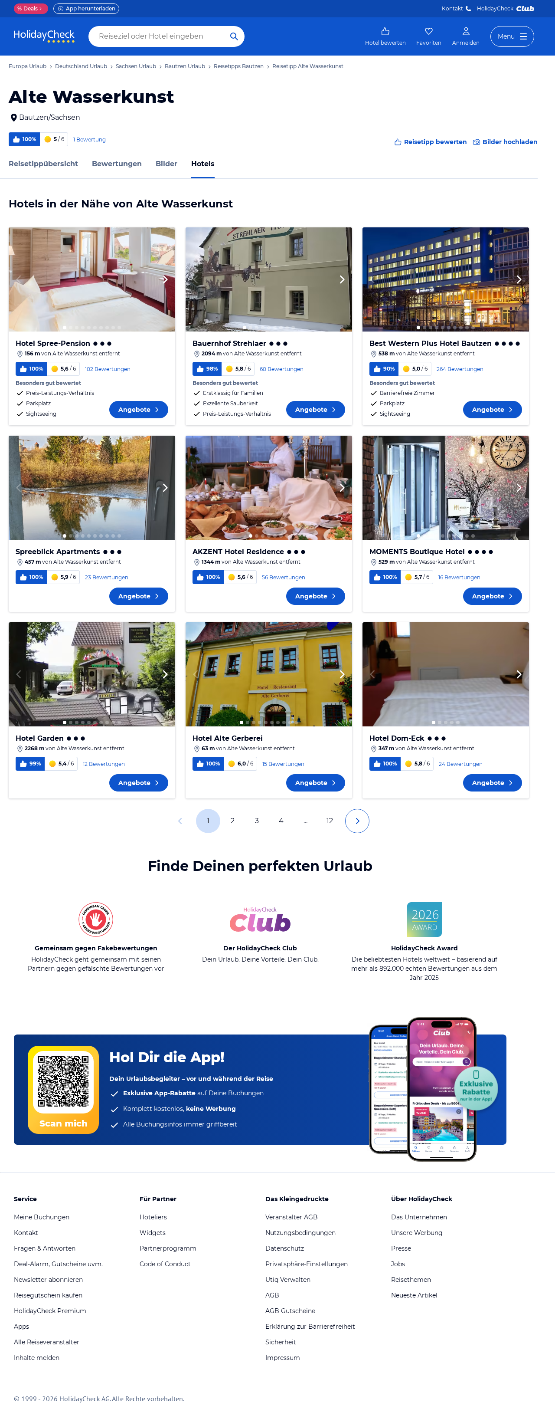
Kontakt (452, 8)
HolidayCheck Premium (50, 1311)
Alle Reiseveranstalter (46, 1342)
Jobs (398, 1264)
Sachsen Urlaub (136, 66)
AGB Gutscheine (290, 1311)
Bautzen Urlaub (185, 66)
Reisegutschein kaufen (48, 1295)
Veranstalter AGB (291, 1217)
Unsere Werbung (417, 1233)
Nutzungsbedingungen (300, 1233)
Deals (27, 8)
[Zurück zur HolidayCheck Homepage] (44, 36)
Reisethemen (411, 1280)
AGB (272, 1295)
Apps (21, 1326)
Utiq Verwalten (287, 1280)
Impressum (282, 1358)
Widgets (153, 1233)
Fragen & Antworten (44, 1248)
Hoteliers (153, 1217)
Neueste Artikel (414, 1295)
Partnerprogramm (168, 1248)
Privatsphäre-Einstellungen (306, 1264)
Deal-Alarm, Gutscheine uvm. (58, 1264)
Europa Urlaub (27, 66)
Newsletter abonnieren (48, 1280)
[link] (385, 36)
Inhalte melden (36, 1358)
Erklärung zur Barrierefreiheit (310, 1326)
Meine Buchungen (41, 1217)
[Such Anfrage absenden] (234, 36)
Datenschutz (284, 1248)
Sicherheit (280, 1342)
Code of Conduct (165, 1264)
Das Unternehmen (419, 1217)
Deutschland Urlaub (81, 66)
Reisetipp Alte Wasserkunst (307, 66)
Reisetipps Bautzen (239, 66)
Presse (401, 1248)
